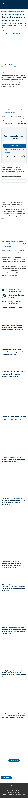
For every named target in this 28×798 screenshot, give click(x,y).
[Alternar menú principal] (3, 3)
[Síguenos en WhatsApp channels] (4, 296)
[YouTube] (18, 738)
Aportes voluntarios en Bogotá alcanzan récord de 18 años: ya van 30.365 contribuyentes (13, 459)
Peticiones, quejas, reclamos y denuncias (14, 794)
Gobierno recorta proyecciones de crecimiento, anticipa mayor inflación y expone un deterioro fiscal (13, 352)
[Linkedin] (10, 738)
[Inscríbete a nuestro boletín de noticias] (4, 290)
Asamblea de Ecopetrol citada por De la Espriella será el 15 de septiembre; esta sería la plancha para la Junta (13, 716)
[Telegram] (15, 66)
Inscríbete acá (6, 777)
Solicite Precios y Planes (14, 790)
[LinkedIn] (8, 66)
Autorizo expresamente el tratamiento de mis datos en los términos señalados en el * (15, 151)
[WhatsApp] (2, 66)
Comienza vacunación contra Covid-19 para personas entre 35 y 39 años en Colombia (14, 244)
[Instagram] (13, 738)
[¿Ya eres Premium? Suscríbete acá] (4, 302)
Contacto (14, 786)
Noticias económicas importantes (17, 11)
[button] (26, 4)
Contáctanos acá (14, 760)
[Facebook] (11, 66)
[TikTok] (15, 738)
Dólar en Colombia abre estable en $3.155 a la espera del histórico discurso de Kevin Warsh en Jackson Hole (14, 374)
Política (14, 788)
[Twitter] (7, 738)
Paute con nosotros (14, 792)
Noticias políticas (5, 11)
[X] (5, 66)
